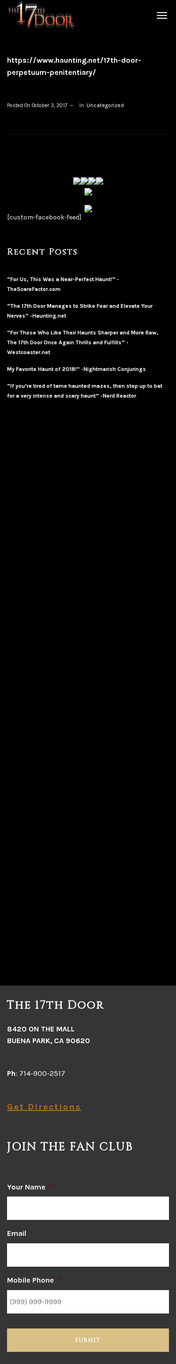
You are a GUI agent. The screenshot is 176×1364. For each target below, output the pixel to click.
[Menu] (160, 15)
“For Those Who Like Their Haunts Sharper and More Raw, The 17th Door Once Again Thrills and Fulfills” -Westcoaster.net (82, 342)
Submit (87, 1340)
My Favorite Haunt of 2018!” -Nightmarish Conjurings (76, 369)
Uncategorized (105, 105)
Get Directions (44, 1107)
